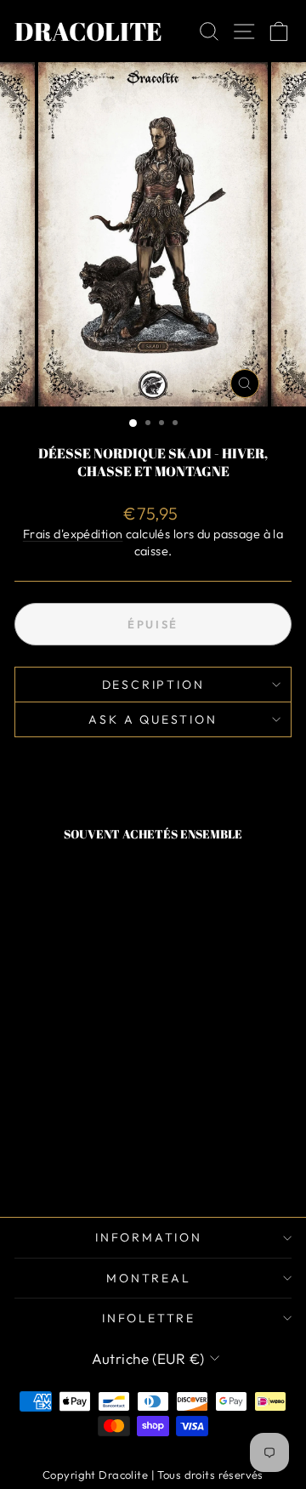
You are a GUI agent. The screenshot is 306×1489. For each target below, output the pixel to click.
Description (153, 684)
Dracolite (88, 31)
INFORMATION (148, 1237)
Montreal (148, 1278)
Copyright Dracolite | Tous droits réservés (153, 1474)
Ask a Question (152, 719)
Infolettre (149, 1318)
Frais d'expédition (73, 534)
